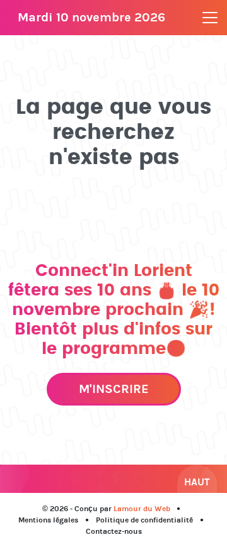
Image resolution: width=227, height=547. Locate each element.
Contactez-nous (114, 531)
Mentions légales (48, 520)
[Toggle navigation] (210, 18)
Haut (197, 482)
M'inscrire (114, 389)
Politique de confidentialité (144, 520)
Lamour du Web (142, 508)
